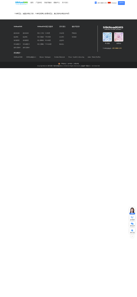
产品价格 (39, 2)
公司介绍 (61, 33)
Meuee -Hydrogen (45, 57)
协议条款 (74, 37)
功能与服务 (48, 2)
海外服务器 (16, 40)
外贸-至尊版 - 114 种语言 (44, 44)
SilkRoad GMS (18, 57)
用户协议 (70, 63)
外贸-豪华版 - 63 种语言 (44, 40)
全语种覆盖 (16, 33)
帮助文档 (74, 33)
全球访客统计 (17, 47)
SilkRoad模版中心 (31, 57)
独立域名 (16, 37)
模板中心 (57, 2)
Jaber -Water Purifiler (94, 57)
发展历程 (61, 37)
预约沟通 (132, 232)
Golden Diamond (59, 57)
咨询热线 (132, 219)
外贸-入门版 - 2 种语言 (43, 33)
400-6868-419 (102, 3)
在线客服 (132, 213)
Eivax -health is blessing (76, 57)
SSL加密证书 (17, 44)
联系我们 (61, 44)
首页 (31, 2)
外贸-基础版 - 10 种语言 (44, 37)
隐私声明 (76, 63)
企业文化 (61, 40)
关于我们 (65, 2)
